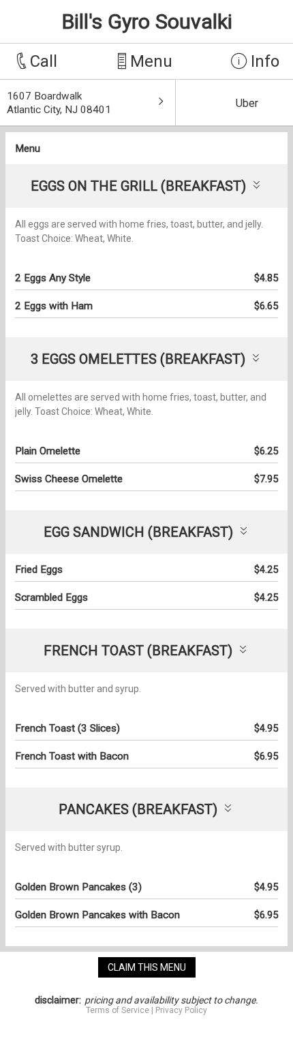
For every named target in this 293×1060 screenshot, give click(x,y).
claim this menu (147, 967)
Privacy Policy (181, 1010)
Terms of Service (117, 1010)
